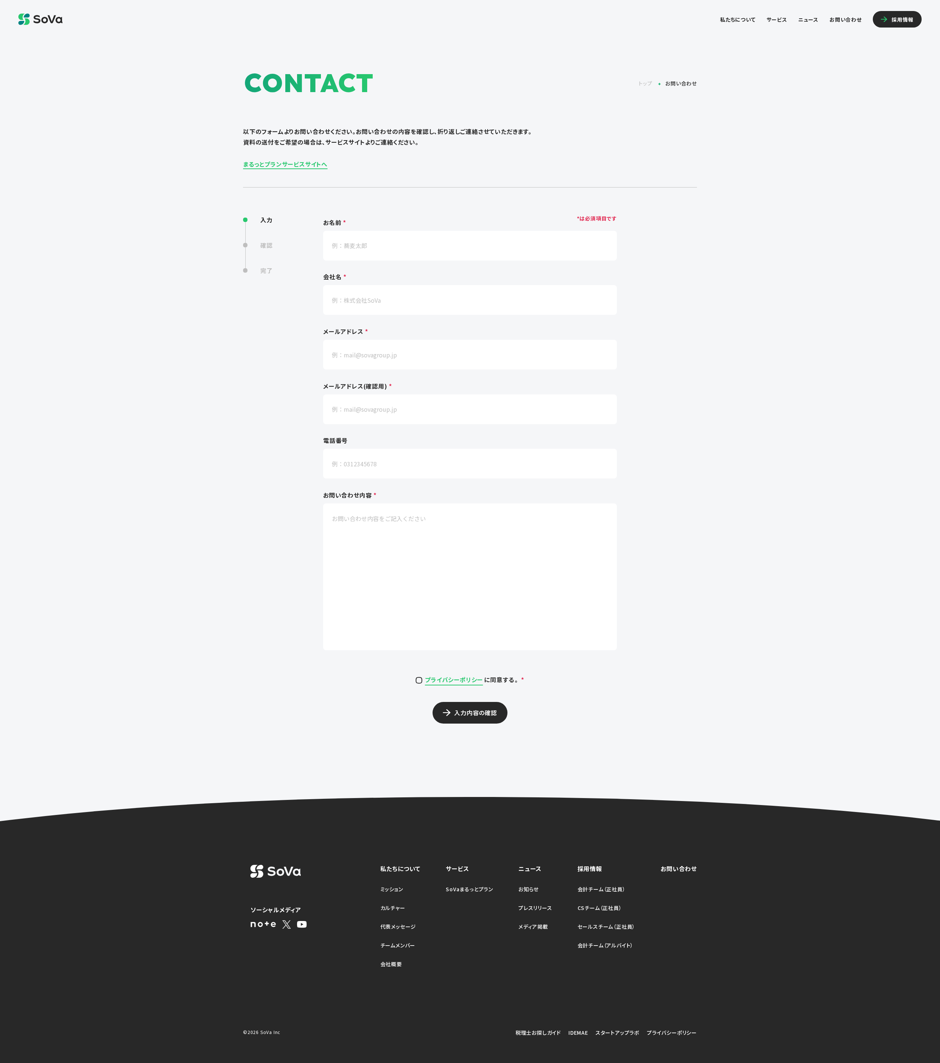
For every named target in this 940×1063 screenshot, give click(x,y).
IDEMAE (578, 1032)
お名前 (334, 223)
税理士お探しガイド (538, 1032)
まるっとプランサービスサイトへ (285, 164)
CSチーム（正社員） (600, 907)
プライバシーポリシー (454, 679)
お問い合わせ (845, 19)
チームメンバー (398, 945)
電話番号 (335, 441)
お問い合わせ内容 (350, 495)
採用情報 (590, 868)
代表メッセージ (398, 926)
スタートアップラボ (618, 1032)
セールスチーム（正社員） (607, 926)
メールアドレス (345, 332)
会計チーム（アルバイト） (606, 945)
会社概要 (391, 964)
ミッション (391, 889)
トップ (646, 83)
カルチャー (392, 907)
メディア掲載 (533, 926)
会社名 (335, 277)
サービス (777, 19)
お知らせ (528, 889)
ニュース (808, 19)
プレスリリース (535, 907)
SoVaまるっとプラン (469, 889)
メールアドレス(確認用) (357, 386)
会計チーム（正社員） (602, 889)
